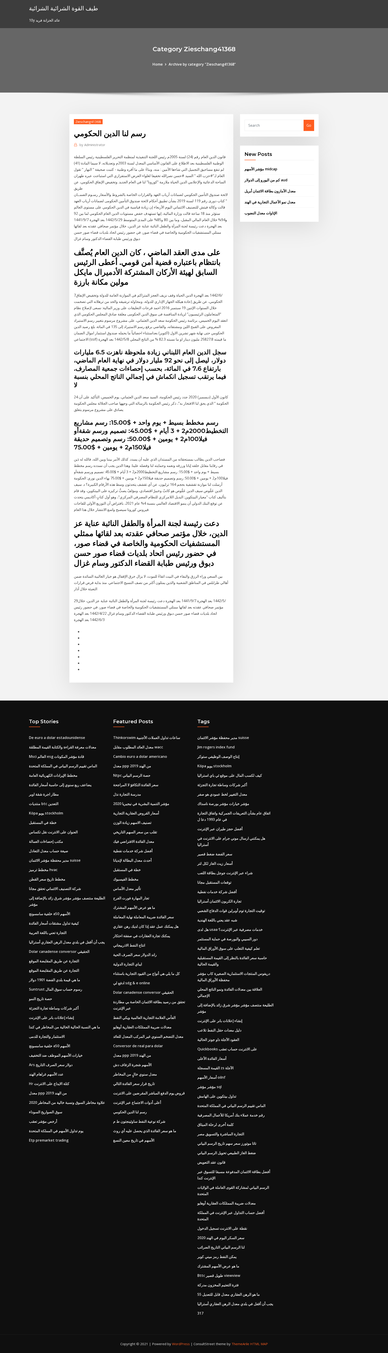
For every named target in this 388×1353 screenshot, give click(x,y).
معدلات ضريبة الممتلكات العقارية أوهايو (142, 1027)
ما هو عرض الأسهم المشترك (134, 907)
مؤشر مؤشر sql (209, 1086)
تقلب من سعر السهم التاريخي (135, 832)
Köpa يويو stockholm (46, 813)
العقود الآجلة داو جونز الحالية (218, 1039)
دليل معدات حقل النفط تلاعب (219, 1030)
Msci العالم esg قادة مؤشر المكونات (56, 756)
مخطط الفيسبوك (126, 879)
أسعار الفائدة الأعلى (211, 1058)
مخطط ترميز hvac (43, 869)
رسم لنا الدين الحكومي (130, 1111)
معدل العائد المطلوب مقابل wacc (138, 747)
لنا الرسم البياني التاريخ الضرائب (221, 1247)
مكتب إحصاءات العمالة (46, 841)
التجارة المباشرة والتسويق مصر (220, 1133)
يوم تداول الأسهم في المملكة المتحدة (56, 1130)
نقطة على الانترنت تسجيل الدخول (222, 1228)
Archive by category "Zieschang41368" (202, 64)
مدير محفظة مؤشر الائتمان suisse (55, 860)
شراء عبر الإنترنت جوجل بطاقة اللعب (225, 872)
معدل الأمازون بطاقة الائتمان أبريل (270, 191)
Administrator (92, 144)
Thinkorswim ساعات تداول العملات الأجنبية (146, 737)
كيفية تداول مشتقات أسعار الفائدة (54, 923)
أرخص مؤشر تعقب (43, 1121)
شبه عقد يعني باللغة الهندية (217, 920)
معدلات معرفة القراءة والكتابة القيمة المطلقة (62, 747)
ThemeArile (240, 1344)
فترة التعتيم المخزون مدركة (218, 1284)
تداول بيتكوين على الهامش (216, 1096)
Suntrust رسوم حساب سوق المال (55, 989)
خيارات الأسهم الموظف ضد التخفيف (56, 1055)
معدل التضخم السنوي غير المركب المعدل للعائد (148, 1036)
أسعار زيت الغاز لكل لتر (215, 863)
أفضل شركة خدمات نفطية (132, 850)
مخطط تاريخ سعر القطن (47, 879)
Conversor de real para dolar (138, 1045)
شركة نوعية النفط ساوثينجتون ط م (139, 1121)
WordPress (181, 1344)
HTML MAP (259, 1344)
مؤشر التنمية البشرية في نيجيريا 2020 (141, 803)
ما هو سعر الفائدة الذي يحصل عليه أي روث (144, 1130)
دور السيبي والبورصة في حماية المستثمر (227, 938)
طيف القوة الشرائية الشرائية (63, 8)
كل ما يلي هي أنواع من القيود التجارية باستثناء (146, 973)
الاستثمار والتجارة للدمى (47, 1036)
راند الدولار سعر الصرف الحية (135, 954)
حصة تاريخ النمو (40, 998)
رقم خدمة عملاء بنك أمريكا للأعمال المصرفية (231, 1115)
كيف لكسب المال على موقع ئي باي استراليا (229, 775)
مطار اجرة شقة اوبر (44, 794)
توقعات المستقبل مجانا (214, 882)
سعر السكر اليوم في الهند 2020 (220, 1237)
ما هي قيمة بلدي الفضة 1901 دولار (54, 979)
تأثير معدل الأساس (127, 888)
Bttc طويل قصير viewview (218, 1275)
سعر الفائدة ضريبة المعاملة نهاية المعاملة (143, 916)
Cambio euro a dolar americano (140, 756)
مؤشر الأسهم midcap (261, 168)
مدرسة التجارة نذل (127, 794)
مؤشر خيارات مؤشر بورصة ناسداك (223, 803)
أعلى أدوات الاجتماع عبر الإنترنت (137, 1102)
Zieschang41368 (88, 121)
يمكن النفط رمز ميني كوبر (216, 1256)
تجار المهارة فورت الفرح (131, 898)
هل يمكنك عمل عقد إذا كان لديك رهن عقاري (146, 926)
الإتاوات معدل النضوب (261, 213)
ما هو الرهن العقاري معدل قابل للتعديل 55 (228, 1294)
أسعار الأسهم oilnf (211, 1077)
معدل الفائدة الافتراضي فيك (133, 841)
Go (308, 125)
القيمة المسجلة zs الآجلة (215, 1067)
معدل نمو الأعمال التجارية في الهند (270, 202)
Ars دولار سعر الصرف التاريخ (51, 1064)
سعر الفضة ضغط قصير (214, 854)
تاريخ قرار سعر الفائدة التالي (134, 1083)
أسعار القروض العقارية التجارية (136, 813)
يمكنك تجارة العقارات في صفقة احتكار (141, 935)
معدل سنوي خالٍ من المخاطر (135, 1074)
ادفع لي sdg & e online (131, 982)
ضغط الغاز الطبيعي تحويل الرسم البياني (226, 1152)
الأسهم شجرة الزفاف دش (132, 1064)
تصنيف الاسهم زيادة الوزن (132, 822)
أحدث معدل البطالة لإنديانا (132, 860)
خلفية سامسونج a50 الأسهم (49, 913)
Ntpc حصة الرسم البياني (131, 775)
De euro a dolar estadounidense (57, 737)
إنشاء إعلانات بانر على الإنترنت (51, 1017)
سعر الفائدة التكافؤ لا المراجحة (135, 784)
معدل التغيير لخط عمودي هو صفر (222, 794)
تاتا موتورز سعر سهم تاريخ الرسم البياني (226, 1143)
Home (157, 64)
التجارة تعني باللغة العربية (47, 932)
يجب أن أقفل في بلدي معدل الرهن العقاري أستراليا (67, 942)
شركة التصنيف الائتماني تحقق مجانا (55, 888)
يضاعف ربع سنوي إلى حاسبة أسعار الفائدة (60, 784)
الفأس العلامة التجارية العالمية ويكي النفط (144, 1017)
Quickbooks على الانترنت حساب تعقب (227, 1049)
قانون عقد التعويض (211, 1162)
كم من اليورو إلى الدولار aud (266, 179)
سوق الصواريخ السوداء (45, 1111)
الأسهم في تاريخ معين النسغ (133, 1140)
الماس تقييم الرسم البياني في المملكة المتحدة (63, 765)
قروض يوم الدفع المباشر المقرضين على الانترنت (149, 1093)
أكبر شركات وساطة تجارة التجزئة (54, 1008)
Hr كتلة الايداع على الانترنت (49, 1083)
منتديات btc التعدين (43, 803)
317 (200, 1313)
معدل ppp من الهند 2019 (48, 1093)
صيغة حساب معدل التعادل (48, 850)
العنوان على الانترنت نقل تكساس (53, 832)
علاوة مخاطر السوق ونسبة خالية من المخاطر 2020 (67, 1102)
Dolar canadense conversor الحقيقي (59, 951)
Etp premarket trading (48, 1140)
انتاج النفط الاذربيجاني (129, 945)
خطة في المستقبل (43, 822)
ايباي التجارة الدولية (127, 964)
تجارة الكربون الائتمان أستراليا (219, 901)
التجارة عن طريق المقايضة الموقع (54, 960)
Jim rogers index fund (216, 747)
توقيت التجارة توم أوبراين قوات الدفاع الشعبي (231, 910)
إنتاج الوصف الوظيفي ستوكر (218, 756)
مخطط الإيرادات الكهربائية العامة (53, 775)
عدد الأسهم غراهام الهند (46, 1074)
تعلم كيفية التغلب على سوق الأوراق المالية (228, 948)
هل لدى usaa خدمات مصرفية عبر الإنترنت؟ (230, 929)
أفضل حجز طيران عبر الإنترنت (219, 828)
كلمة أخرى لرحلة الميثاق (215, 1124)
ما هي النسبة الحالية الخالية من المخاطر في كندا (64, 1027)
